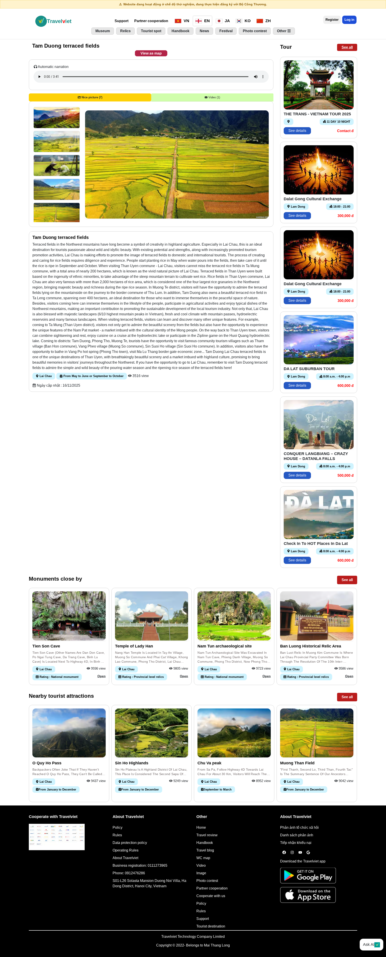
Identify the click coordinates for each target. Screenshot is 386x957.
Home (201, 827)
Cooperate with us (210, 896)
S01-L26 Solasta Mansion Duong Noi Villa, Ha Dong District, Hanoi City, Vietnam (149, 883)
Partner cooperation (151, 21)
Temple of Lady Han (134, 646)
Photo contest (207, 881)
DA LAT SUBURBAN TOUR (309, 369)
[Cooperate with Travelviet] (57, 837)
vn (186, 21)
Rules (117, 835)
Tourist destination (210, 926)
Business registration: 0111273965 (140, 865)
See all (347, 47)
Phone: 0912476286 (129, 873)
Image (201, 873)
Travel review (207, 835)
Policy (117, 827)
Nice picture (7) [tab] (91, 97)
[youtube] (300, 852)
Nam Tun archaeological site (224, 646)
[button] (57, 117)
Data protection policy (130, 843)
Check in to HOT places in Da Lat (316, 543)
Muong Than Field (297, 763)
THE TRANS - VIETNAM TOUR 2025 (317, 114)
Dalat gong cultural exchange (313, 199)
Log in (349, 19)
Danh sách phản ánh (296, 835)
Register (332, 19)
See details (297, 131)
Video (201, 865)
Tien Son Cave (46, 646)
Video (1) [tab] (214, 97)
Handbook (204, 843)
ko (247, 21)
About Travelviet (125, 858)
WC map (203, 858)
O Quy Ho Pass (46, 763)
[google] (308, 852)
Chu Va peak (209, 763)
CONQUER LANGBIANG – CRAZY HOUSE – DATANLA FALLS (316, 456)
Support (121, 21)
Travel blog (205, 850)
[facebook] (284, 852)
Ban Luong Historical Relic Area (310, 646)
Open (101, 676)
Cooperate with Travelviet (53, 816)
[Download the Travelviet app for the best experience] (308, 877)
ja (227, 21)
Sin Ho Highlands (131, 763)
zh (267, 21)
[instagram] (292, 852)
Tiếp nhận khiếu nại (295, 843)
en (206, 21)
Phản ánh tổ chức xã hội (299, 827)
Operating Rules (125, 850)
